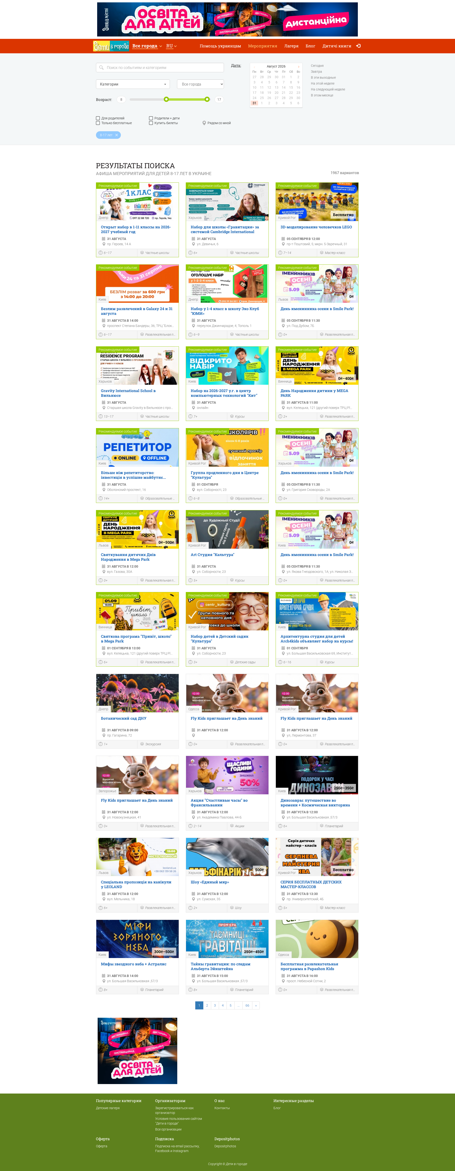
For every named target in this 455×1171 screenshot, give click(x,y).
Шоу (238, 908)
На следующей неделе (328, 89)
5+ (195, 580)
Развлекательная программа (160, 334)
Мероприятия (262, 46)
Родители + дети (167, 118)
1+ (106, 744)
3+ (195, 662)
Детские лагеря (108, 1108)
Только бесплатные (116, 123)
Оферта (101, 1146)
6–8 (197, 498)
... (238, 1005)
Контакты (222, 1108)
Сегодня (317, 66)
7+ (195, 416)
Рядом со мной (219, 123)
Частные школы (157, 253)
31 (254, 103)
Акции (239, 826)
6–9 (197, 334)
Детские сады (245, 662)
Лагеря (291, 46)
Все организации (168, 1129)
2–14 (197, 826)
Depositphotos (225, 1146)
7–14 (287, 253)
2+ (285, 416)
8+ (106, 990)
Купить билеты (166, 123)
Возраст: (104, 99)
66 (247, 1005)
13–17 (109, 416)
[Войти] (359, 46)
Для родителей (112, 118)
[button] (147, 46)
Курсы (240, 416)
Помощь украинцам (220, 46)
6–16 (287, 662)
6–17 (108, 253)
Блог (310, 46)
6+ (195, 253)
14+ (106, 498)
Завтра (316, 71)
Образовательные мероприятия (160, 498)
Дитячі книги (337, 46)
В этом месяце (322, 95)
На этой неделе (322, 83)
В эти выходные (323, 77)
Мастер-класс (335, 253)
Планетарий (334, 826)
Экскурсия (153, 744)
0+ (285, 334)
